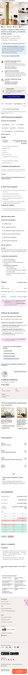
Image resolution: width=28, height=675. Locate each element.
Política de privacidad (6, 617)
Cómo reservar (8, 103)
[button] (22, 23)
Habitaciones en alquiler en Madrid (7, 589)
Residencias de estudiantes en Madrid (7, 592)
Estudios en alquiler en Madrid (19, 589)
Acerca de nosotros (5, 603)
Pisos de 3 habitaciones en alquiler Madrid (7, 584)
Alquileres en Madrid (6, 577)
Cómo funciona (4, 601)
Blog (2, 606)
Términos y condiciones (6, 622)
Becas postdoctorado (6, 608)
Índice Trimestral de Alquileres (8, 610)
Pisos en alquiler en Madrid (18, 578)
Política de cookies (5, 619)
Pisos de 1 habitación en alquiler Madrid (7, 581)
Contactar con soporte (6, 633)
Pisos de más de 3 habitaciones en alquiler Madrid (20, 585)
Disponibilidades (18, 103)
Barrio (24, 103)
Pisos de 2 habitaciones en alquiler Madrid (20, 581)
